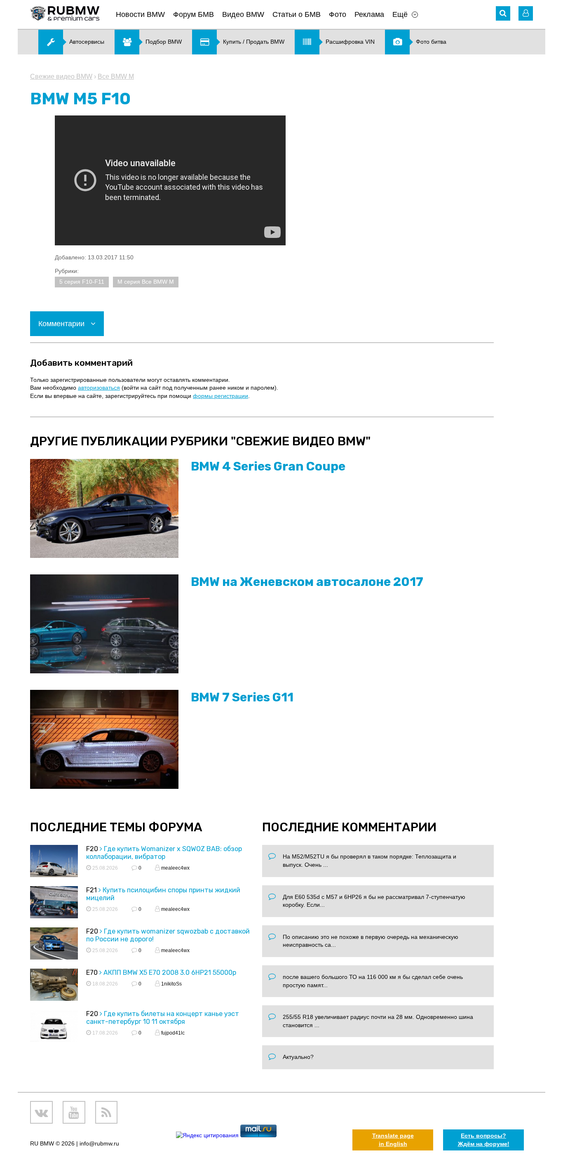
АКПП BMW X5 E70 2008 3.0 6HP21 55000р (169, 972)
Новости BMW (140, 14)
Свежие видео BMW (61, 76)
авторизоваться (99, 387)
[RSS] (106, 1112)
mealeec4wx (175, 868)
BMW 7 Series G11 (242, 697)
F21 (91, 890)
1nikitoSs (171, 984)
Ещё (400, 14)
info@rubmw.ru (99, 1143)
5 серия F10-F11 (81, 281)
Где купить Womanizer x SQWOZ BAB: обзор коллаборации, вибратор (164, 853)
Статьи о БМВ (296, 14)
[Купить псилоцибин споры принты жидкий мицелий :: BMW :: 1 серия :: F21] (54, 903)
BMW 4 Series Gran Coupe (268, 466)
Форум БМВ (193, 14)
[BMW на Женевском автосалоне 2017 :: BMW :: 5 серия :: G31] (104, 623)
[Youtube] (74, 1112)
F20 (92, 849)
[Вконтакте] (41, 1112)
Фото (337, 14)
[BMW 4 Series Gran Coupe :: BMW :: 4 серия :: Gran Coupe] (104, 508)
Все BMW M (116, 76)
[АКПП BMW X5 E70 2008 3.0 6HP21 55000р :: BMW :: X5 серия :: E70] (54, 986)
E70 (92, 972)
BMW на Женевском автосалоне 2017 (307, 581)
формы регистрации (220, 396)
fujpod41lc (172, 1033)
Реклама (369, 14)
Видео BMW (243, 14)
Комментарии (62, 324)
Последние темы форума (116, 827)
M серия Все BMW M (145, 281)
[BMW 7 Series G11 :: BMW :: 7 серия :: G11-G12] (104, 739)
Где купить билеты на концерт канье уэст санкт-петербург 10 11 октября (162, 1018)
